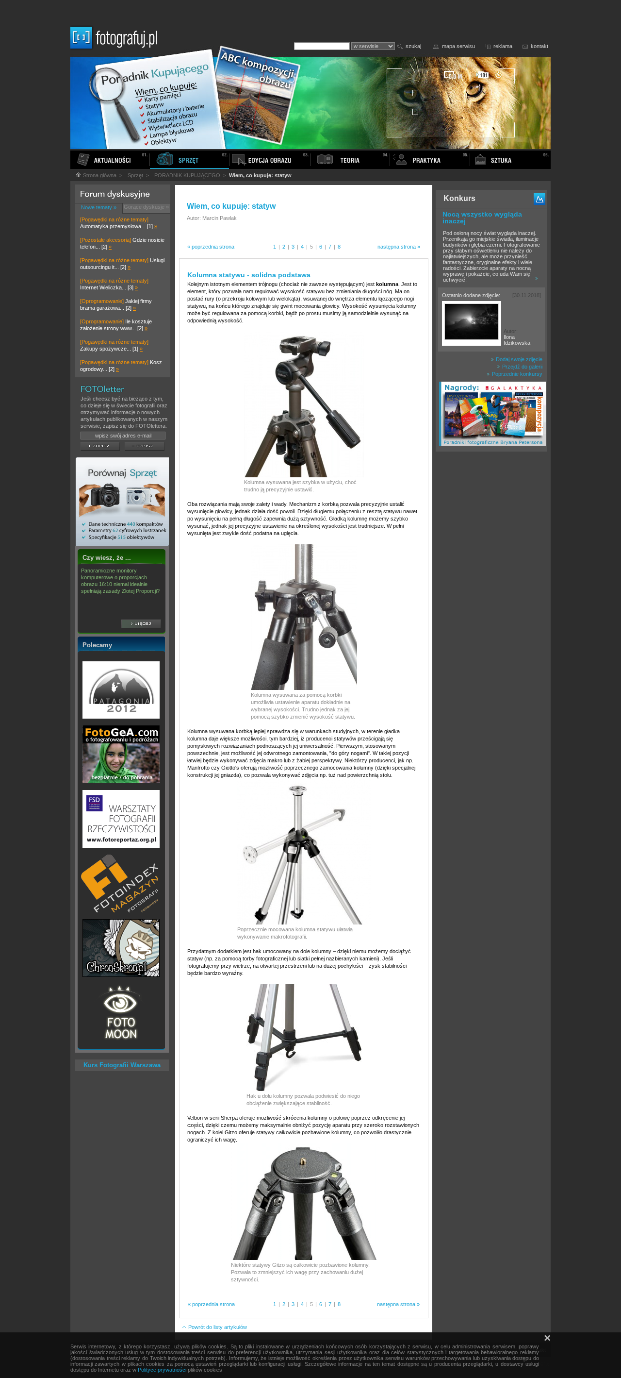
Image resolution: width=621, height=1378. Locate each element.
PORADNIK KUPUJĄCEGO (187, 175)
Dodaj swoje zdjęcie (518, 359)
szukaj (413, 46)
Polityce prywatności (162, 1370)
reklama (502, 46)
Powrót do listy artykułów (217, 1327)
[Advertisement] (491, 609)
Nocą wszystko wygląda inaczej (482, 217)
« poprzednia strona (210, 247)
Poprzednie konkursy (516, 374)
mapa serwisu (458, 46)
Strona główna (99, 175)
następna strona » (398, 247)
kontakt (539, 46)
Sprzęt (135, 175)
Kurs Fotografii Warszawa (122, 1065)
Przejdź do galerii (521, 367)
